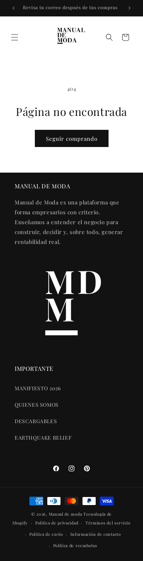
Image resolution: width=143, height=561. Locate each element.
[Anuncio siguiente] (129, 8)
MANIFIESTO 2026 (38, 388)
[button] (15, 37)
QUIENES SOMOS (37, 404)
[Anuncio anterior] (14, 8)
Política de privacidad (56, 523)
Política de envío (46, 534)
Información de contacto (95, 534)
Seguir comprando (72, 138)
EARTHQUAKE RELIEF (43, 437)
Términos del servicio (108, 523)
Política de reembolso (75, 545)
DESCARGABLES (36, 421)
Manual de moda (66, 514)
